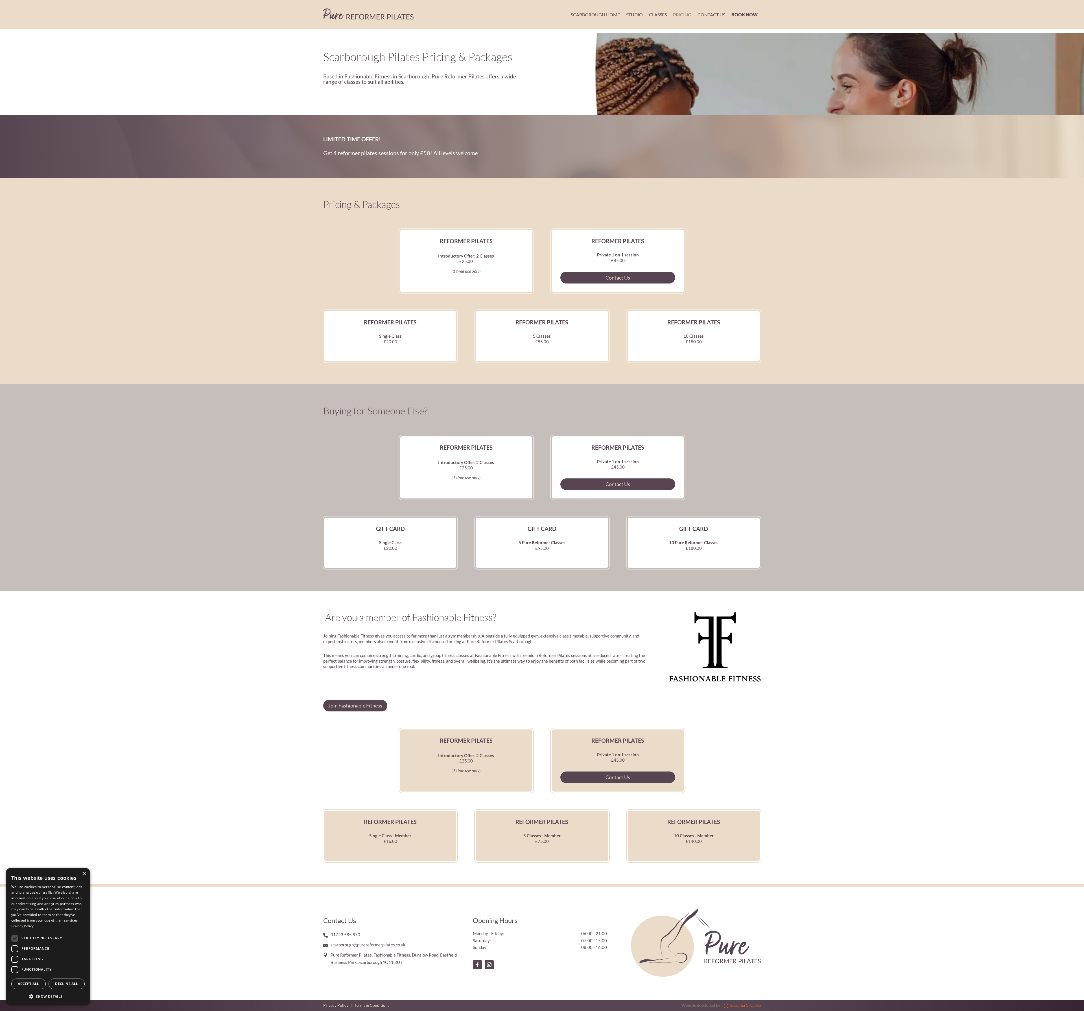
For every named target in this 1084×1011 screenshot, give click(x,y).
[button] (48, 996)
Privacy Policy (335, 1005)
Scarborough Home (595, 15)
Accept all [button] (28, 983)
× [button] (84, 874)
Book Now (744, 15)
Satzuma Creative (745, 1005)
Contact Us (711, 15)
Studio (634, 15)
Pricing (682, 15)
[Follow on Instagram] (489, 964)
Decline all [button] (66, 983)
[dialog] (48, 936)
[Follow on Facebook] (477, 964)
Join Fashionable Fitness (355, 705)
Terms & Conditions (372, 1005)
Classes (658, 15)
